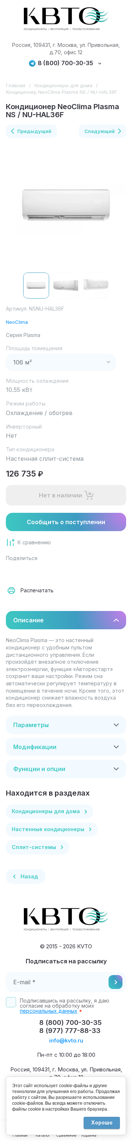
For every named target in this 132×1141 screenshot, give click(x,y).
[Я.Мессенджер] (13, 572)
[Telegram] (61, 572)
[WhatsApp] (94, 572)
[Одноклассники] (45, 572)
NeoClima (17, 322)
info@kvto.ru (66, 1040)
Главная (15, 85)
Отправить (115, 982)
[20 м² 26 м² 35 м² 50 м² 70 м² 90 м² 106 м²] (61, 362)
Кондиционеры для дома (63, 85)
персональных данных (48, 1011)
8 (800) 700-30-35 (65, 63)
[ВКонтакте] (29, 572)
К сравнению (34, 542)
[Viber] (77, 572)
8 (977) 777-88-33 (69, 1030)
